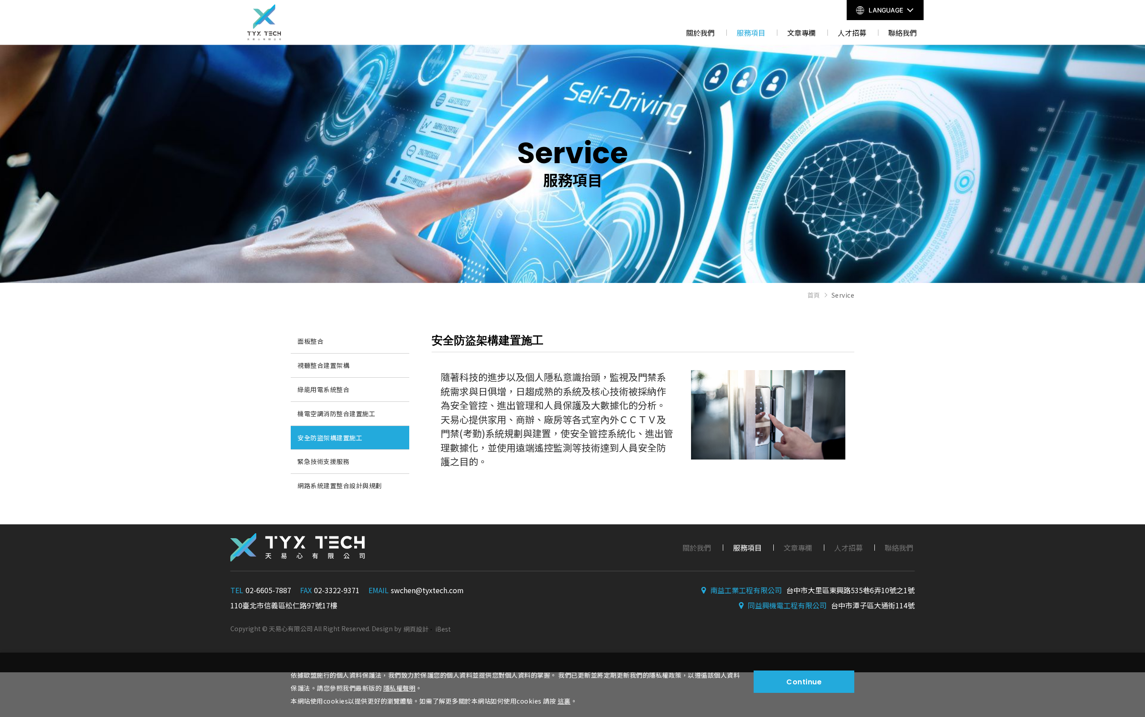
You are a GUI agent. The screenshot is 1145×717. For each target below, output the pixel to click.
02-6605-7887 (268, 590)
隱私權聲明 (399, 687)
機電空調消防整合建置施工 (336, 413)
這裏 (564, 700)
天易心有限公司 (263, 22)
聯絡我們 (902, 32)
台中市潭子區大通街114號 (873, 605)
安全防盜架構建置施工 (329, 437)
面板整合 (310, 341)
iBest (443, 628)
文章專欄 (801, 32)
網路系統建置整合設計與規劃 (339, 485)
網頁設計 (415, 628)
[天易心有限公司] (297, 547)
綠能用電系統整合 (323, 389)
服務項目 (751, 32)
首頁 (813, 295)
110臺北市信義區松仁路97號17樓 (283, 605)
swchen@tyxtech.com (427, 590)
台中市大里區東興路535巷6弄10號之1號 (850, 590)
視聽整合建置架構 (323, 365)
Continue (804, 682)
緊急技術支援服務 (323, 461)
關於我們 (700, 32)
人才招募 (852, 32)
